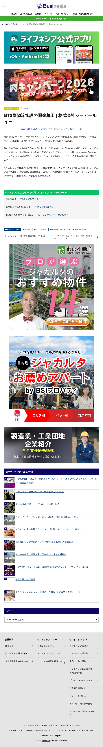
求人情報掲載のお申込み (16, 661)
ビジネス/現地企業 (26, 14)
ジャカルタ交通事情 (79, 653)
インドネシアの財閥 (79, 646)
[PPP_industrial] (51, 445)
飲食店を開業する (78, 688)
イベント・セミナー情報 (81, 704)
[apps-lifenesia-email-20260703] (51, 61)
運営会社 (9, 646)
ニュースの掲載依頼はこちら (49, 663)
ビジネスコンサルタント (81, 680)
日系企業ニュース (11, 108)
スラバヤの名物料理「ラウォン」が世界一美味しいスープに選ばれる (50, 529)
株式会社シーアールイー (61, 230)
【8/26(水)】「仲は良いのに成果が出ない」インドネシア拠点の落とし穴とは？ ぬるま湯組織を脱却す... (56, 481)
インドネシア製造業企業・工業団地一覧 (82, 671)
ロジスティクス (42, 230)
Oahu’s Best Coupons (52, 736)
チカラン (28, 230)
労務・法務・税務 (78, 661)
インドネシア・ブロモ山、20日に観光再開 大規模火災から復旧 (47, 516)
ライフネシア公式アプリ (29, 199)
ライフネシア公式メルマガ (55, 215)
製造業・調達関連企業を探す (83, 14)
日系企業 (13, 14)
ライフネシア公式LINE (42, 207)
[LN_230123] (51, 379)
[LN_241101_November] (51, 287)
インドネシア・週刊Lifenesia (35, 725)
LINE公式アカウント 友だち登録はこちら (51, 19)
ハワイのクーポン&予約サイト (68, 731)
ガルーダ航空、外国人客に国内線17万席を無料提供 (41, 554)
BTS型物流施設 (80, 230)
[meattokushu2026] (51, 99)
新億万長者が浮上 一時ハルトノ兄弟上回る (38, 504)
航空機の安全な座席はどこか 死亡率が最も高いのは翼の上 (44, 542)
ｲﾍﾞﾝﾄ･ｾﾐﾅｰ (48, 14)
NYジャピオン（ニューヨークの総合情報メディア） (31, 731)
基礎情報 (38, 14)
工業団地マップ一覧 (25, 579)
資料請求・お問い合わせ (16, 653)
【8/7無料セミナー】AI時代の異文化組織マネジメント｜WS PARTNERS (52, 567)
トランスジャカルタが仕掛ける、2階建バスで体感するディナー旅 (48, 592)
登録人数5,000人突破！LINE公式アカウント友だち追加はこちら (54, 129)
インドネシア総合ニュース (49, 653)
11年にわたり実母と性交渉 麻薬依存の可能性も (40, 491)
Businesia (46, 741)
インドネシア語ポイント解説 (82, 713)
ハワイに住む (88, 731)
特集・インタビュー (63, 14)
